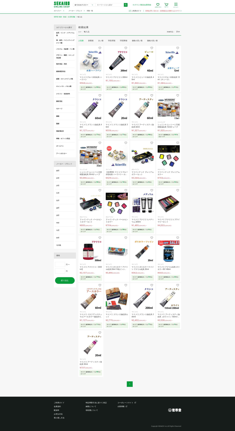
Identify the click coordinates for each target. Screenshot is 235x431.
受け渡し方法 (59, 418)
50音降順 (123, 41)
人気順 (81, 41)
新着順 (91, 41)
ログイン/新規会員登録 (142, 5)
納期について (91, 406)
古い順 (100, 41)
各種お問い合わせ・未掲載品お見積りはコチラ (162, 11)
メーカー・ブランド (75, 11)
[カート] (166, 5)
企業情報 (121, 406)
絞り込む (65, 280)
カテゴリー (57, 11)
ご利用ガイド (136, 11)
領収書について (92, 410)
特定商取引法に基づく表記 (96, 403)
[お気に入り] (157, 5)
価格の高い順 (137, 41)
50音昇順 (111, 41)
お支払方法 (58, 414)
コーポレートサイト (125, 403)
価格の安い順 (152, 41)
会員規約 (57, 406)
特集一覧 (90, 11)
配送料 (56, 410)
